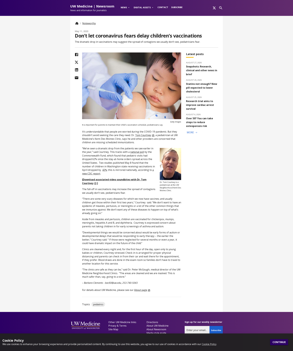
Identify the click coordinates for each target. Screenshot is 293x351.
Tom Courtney (143, 135)
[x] (214, 8)
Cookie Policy (209, 344)
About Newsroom (156, 329)
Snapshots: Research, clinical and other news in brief (201, 70)
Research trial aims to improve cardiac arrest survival (200, 104)
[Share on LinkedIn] (76, 70)
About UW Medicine (157, 325)
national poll (137, 152)
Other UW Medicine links (122, 322)
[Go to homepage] (77, 23)
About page (140, 290)
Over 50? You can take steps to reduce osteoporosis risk (199, 122)
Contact (162, 7)
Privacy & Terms (117, 325)
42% (104, 170)
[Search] (220, 8)
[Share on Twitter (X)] (76, 62)
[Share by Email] (76, 77)
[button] (125, 8)
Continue (279, 342)
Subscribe (177, 7)
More (192, 132)
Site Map (113, 329)
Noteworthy (89, 23)
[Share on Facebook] (76, 54)
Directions (152, 322)
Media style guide (156, 333)
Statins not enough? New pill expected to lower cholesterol (201, 87)
